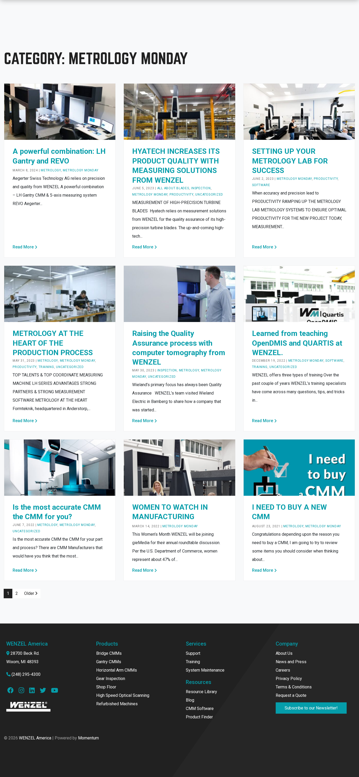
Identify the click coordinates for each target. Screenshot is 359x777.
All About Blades (173, 188)
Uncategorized (209, 194)
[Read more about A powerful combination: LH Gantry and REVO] (59, 111)
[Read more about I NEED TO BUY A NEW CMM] (299, 467)
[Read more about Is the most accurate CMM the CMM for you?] (59, 467)
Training (46, 367)
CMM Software (200, 708)
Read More (23, 247)
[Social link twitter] (44, 691)
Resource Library (201, 691)
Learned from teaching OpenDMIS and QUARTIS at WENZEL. (297, 343)
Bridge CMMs (109, 653)
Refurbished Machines (117, 703)
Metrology (51, 170)
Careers (283, 670)
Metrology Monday (80, 170)
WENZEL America (35, 737)
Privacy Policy (289, 678)
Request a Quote (291, 695)
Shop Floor (106, 686)
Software (261, 185)
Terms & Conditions (294, 686)
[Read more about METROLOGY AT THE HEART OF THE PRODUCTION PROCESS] (59, 293)
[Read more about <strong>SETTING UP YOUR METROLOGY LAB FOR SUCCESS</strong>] (299, 111)
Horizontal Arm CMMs (116, 670)
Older (29, 593)
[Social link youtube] (54, 691)
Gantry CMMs (108, 661)
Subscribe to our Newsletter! (311, 708)
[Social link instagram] (23, 691)
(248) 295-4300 (26, 674)
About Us (284, 653)
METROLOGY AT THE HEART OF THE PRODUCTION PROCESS (53, 343)
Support (193, 653)
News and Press (291, 661)
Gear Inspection (110, 678)
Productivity (181, 194)
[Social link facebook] (12, 691)
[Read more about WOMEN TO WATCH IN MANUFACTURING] (179, 467)
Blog (190, 700)
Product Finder (199, 716)
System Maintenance (205, 670)
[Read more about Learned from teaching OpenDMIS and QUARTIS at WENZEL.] (299, 293)
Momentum (88, 737)
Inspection (201, 188)
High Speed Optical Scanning (122, 695)
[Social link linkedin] (33, 691)
